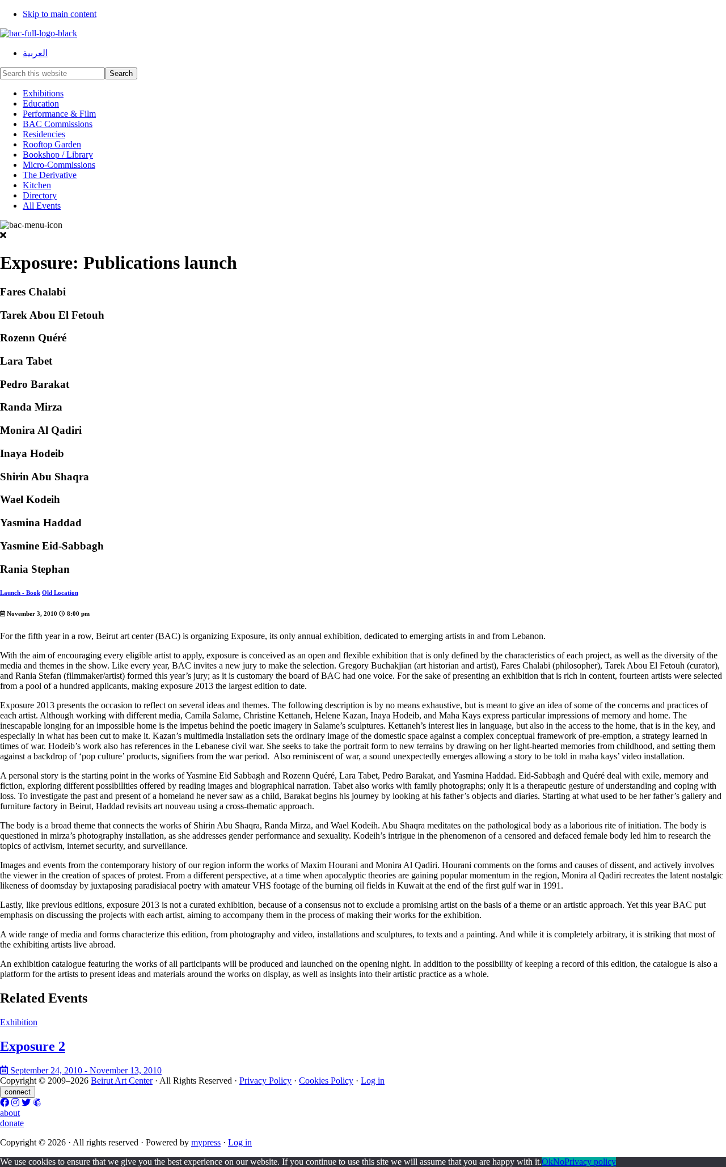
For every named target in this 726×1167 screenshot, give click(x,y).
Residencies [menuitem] (44, 134)
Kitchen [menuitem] (37, 185)
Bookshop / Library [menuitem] (58, 154)
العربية (35, 53)
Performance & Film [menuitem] (59, 114)
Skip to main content (59, 14)
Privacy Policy (265, 1080)
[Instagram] (15, 1102)
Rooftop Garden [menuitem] (52, 144)
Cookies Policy (326, 1080)
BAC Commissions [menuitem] (57, 124)
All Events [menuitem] (42, 205)
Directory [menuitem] (40, 195)
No (558, 1161)
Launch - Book (20, 592)
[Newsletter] (37, 1102)
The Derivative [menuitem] (50, 175)
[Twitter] (26, 1102)
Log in (373, 1080)
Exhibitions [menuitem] (43, 93)
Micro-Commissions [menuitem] (59, 165)
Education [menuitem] (41, 103)
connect (18, 1092)
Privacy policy (590, 1161)
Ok (547, 1161)
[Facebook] (4, 1102)
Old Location (60, 592)
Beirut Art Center (122, 1080)
